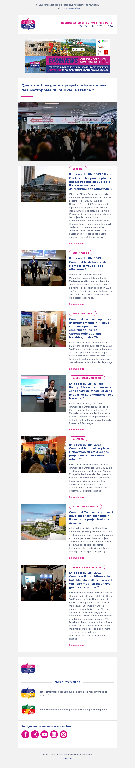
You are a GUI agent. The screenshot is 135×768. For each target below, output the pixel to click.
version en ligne (73, 8)
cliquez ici (67, 758)
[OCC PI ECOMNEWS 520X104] (67, 47)
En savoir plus (76, 243)
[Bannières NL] (67, 64)
